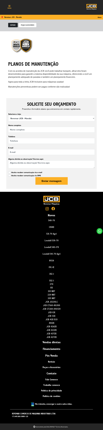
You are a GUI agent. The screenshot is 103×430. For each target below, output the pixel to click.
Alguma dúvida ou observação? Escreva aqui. (26, 159)
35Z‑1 (51, 274)
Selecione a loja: (14, 114)
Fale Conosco (51, 379)
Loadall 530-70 (52, 240)
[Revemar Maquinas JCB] (91, 7)
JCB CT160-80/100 (51, 305)
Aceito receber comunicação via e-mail (26, 172)
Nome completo (14, 125)
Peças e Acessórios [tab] (27, 25)
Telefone (11, 137)
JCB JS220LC (51, 301)
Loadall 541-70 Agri (51, 253)
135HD (51, 227)
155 (51, 287)
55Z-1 (51, 280)
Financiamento (51, 349)
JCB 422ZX (52, 330)
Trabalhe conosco (51, 385)
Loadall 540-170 (51, 247)
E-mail (10, 148)
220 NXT (51, 294)
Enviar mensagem (52, 180)
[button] (99, 231)
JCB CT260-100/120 (52, 308)
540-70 (51, 220)
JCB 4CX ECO (52, 319)
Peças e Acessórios (51, 367)
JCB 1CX (51, 312)
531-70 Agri (51, 233)
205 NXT (51, 298)
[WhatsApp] (99, 231)
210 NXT (51, 291)
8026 (51, 260)
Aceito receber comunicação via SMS (26, 175)
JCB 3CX (51, 316)
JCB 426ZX (51, 326)
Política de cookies (51, 396)
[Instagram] (48, 209)
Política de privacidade (51, 390)
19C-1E (51, 267)
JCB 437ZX (51, 333)
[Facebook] (55, 209)
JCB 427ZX (52, 337)
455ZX (51, 323)
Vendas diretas (52, 342)
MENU (9, 8)
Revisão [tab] (13, 25)
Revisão (51, 361)
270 (51, 284)
